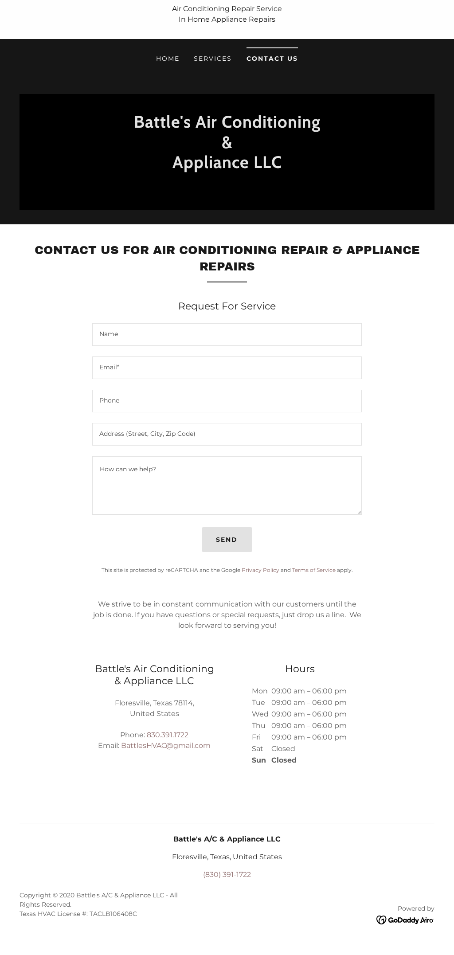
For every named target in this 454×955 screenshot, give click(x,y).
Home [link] (168, 59)
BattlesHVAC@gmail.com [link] (166, 745)
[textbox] (227, 334)
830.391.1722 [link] (167, 735)
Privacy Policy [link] (260, 570)
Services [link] (213, 59)
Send (227, 540)
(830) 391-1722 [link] (227, 874)
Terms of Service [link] (314, 570)
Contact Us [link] (272, 59)
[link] (227, 186)
